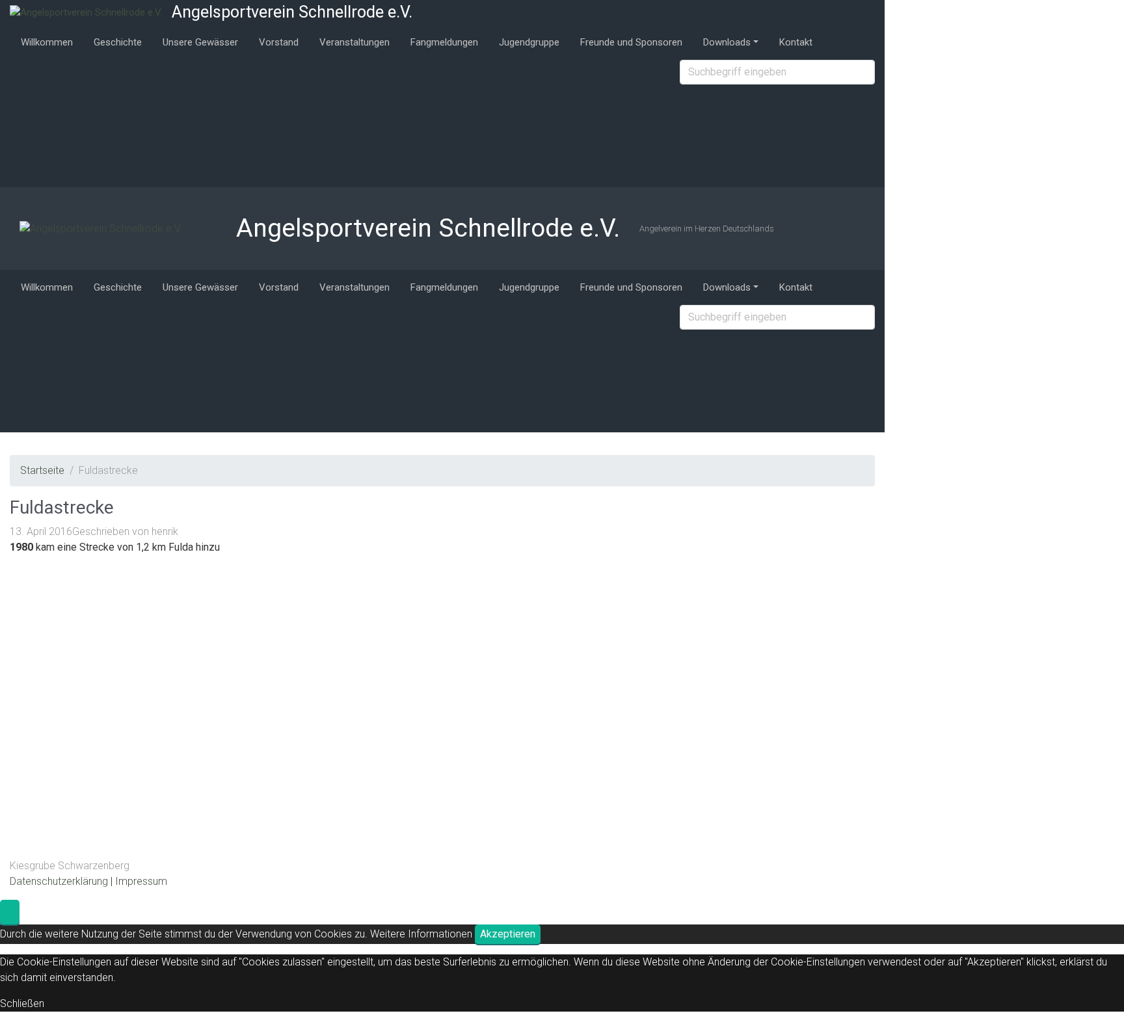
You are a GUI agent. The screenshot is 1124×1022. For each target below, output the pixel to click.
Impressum (141, 881)
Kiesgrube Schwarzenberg (69, 865)
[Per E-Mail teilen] (747, 711)
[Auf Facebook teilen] (747, 613)
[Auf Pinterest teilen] (551, 711)
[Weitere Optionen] (549, 808)
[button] (10, 912)
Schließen (22, 1003)
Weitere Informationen (421, 934)
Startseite (42, 470)
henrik (165, 531)
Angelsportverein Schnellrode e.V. (292, 12)
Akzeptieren (507, 934)
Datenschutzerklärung (59, 881)
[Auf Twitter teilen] (551, 613)
